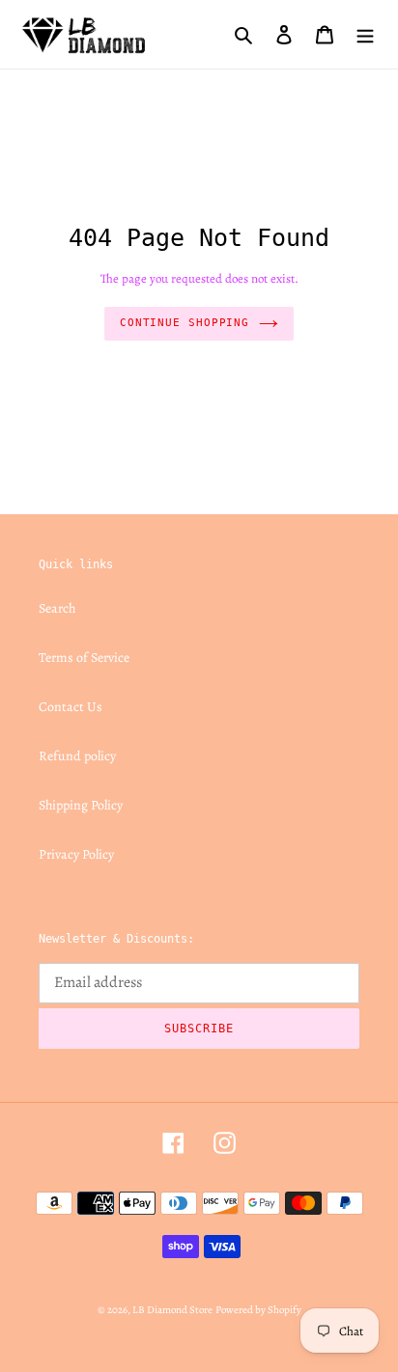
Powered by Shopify (258, 1310)
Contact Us (70, 707)
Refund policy (77, 756)
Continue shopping (184, 322)
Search (57, 608)
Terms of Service (84, 657)
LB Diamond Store (172, 1310)
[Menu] (365, 34)
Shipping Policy (81, 805)
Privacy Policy (76, 854)
